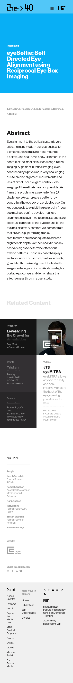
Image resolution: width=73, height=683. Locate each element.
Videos (10, 647)
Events (10, 642)
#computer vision (15, 416)
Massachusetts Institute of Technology (54, 608)
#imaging (55, 416)
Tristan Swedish (15, 383)
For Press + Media (10, 663)
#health (47, 416)
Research (11, 603)
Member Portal (11, 654)
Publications (28, 605)
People (10, 638)
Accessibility (49, 620)
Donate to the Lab (52, 623)
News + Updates (11, 597)
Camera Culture (16, 347)
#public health (50, 419)
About (10, 608)
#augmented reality (16, 419)
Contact (26, 617)
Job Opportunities (29, 611)
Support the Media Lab (11, 618)
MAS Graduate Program (11, 630)
